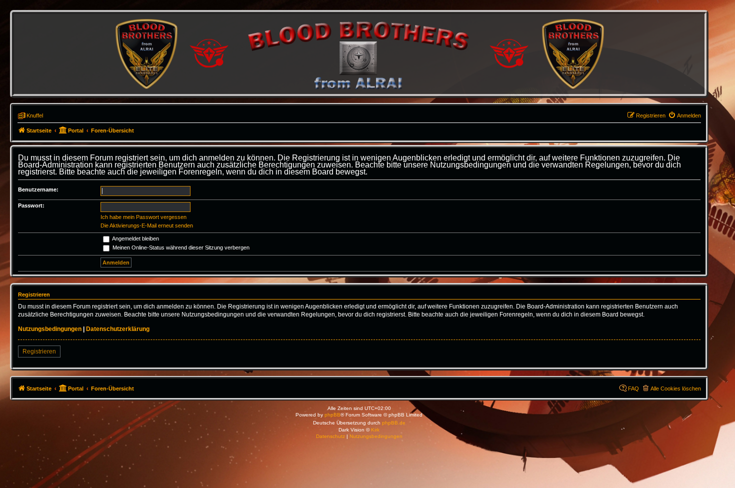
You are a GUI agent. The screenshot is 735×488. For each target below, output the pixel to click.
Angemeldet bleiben (135, 239)
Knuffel (34, 115)
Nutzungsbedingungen (50, 329)
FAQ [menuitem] (633, 389)
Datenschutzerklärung (118, 329)
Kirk (375, 429)
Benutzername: (38, 189)
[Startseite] (359, 53)
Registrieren (39, 351)
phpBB (332, 415)
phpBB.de (394, 423)
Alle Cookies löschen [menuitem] (675, 389)
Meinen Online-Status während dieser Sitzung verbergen (180, 247)
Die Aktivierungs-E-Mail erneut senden (146, 225)
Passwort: (31, 205)
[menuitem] (684, 116)
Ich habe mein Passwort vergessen (143, 217)
